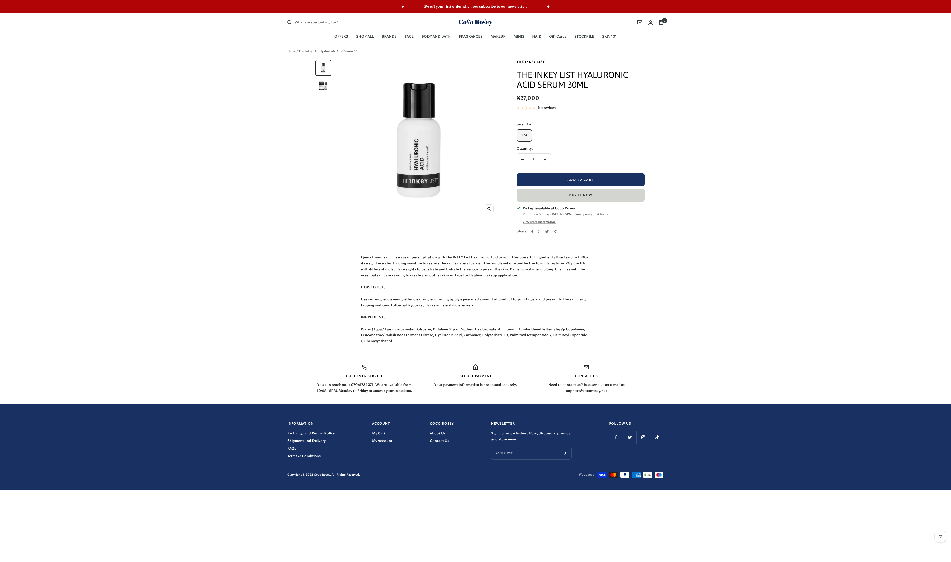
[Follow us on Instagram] (643, 437)
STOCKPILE (584, 36)
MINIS (519, 36)
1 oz (524, 135)
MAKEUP (498, 36)
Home (291, 51)
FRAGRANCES (471, 36)
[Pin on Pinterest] (539, 231)
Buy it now (580, 195)
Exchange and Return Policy (311, 433)
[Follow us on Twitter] (629, 437)
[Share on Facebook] (532, 231)
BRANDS (389, 36)
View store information (539, 222)
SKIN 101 (609, 36)
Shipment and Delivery (306, 441)
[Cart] (661, 22)
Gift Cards (557, 36)
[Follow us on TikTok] (657, 437)
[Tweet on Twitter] (547, 231)
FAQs (291, 448)
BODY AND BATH (436, 36)
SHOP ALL (365, 36)
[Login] (650, 22)
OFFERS (341, 36)
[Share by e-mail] (555, 231)
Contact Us (439, 441)
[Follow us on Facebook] (616, 437)
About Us (438, 433)
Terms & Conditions (304, 456)
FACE (409, 36)
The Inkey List (531, 62)
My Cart (378, 433)
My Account (382, 441)
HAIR (536, 36)
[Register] (564, 453)
